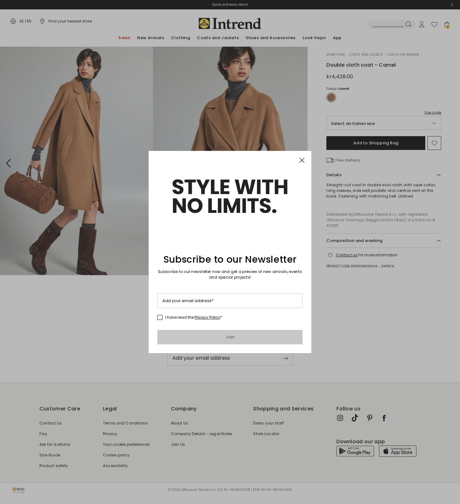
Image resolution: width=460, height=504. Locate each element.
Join (230, 337)
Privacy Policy (207, 317)
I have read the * (193, 317)
